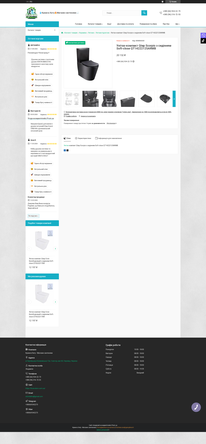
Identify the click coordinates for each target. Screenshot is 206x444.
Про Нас (166, 24)
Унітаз (66, 145)
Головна (78, 24)
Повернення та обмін (148, 24)
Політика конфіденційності (125, 427)
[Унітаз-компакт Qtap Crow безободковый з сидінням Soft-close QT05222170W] (42, 240)
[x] (67, 151)
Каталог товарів (94, 24)
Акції (109, 24)
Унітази (91, 33)
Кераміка (82, 33)
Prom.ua (114, 425)
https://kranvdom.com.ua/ (35, 388)
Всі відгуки (33, 216)
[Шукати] (144, 12)
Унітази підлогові (102, 33)
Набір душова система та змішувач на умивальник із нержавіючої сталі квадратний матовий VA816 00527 (43, 152)
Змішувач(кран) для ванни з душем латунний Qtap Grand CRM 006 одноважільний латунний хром (42, 127)
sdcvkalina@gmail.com (34, 396)
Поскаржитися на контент (105, 427)
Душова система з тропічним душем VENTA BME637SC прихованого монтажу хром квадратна (42, 62)
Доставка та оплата (125, 24)
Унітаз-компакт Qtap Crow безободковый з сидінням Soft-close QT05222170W (41, 261)
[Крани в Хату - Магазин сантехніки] (31, 13)
